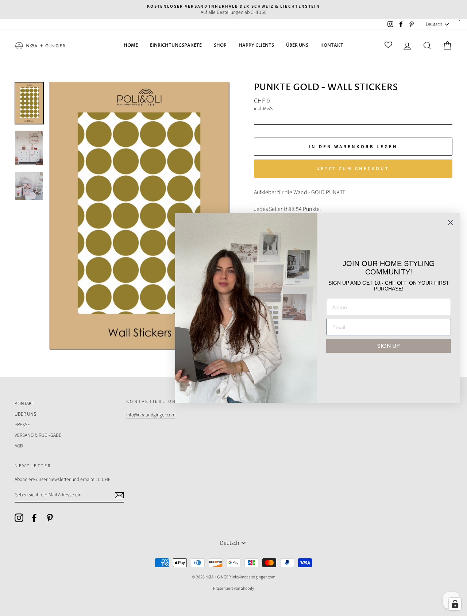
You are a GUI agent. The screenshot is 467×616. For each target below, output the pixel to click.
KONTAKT (331, 45)
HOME (131, 45)
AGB (19, 445)
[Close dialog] (450, 222)
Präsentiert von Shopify (233, 588)
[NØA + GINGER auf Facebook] (34, 517)
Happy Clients (256, 45)
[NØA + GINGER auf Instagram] (19, 517)
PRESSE (22, 424)
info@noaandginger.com (150, 414)
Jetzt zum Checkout (353, 168)
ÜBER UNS (297, 45)
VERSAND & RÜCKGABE (38, 435)
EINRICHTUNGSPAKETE (176, 45)
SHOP (220, 45)
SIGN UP (388, 346)
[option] (233, 10)
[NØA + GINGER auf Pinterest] (49, 517)
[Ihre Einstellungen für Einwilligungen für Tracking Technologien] (455, 604)
